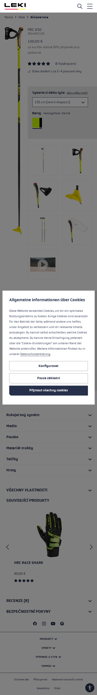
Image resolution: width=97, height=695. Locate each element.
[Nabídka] (89, 6)
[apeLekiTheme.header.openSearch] (80, 6)
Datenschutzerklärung (35, 354)
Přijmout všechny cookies (48, 390)
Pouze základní (48, 378)
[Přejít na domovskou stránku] (15, 6)
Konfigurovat (48, 366)
